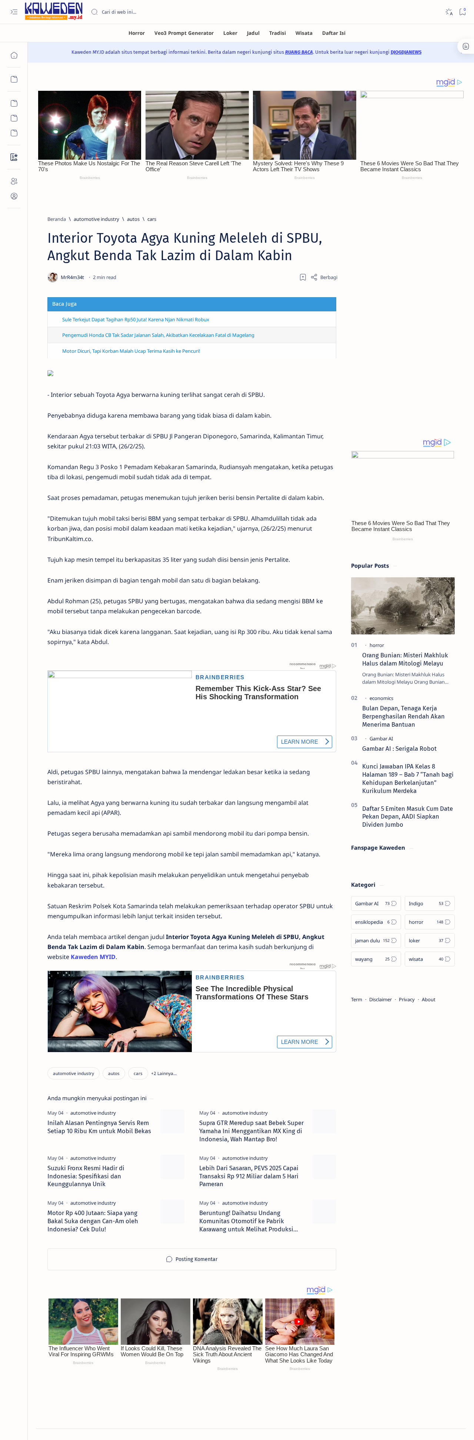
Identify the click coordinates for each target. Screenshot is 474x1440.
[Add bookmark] (303, 277)
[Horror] (136, 33)
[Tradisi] (277, 33)
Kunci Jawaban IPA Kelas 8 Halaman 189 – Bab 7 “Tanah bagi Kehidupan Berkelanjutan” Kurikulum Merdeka (408, 778)
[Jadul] (253, 33)
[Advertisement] (403, 311)
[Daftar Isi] (334, 33)
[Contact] (13, 157)
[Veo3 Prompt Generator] (184, 33)
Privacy (407, 999)
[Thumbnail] (172, 1121)
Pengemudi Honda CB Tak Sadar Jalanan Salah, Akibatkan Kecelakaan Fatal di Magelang (158, 335)
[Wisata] (304, 33)
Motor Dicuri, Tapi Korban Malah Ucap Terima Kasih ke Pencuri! (131, 351)
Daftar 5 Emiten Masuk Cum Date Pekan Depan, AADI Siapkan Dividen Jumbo (407, 817)
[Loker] (230, 33)
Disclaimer (380, 999)
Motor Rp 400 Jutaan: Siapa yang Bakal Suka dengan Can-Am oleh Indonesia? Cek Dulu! (92, 1221)
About (428, 999)
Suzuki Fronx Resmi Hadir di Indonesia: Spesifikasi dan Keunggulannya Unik (85, 1176)
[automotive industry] (73, 1073)
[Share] (323, 277)
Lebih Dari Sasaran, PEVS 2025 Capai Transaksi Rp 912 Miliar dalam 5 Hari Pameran (248, 1176)
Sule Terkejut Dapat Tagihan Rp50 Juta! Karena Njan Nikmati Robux (135, 319)
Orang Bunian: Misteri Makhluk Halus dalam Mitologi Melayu (405, 659)
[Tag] (93, 1113)
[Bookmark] (462, 12)
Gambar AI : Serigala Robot (399, 748)
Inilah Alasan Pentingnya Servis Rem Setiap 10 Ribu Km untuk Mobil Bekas (99, 1127)
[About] (13, 181)
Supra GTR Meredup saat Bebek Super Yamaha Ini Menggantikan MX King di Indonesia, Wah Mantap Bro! (251, 1131)
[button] (164, 1073)
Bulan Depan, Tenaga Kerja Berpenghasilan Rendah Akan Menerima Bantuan (403, 716)
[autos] (114, 1073)
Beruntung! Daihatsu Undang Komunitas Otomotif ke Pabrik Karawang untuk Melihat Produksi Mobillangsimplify (246, 1221)
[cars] (138, 1073)
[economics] (381, 698)
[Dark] (448, 12)
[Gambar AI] (381, 738)
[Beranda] (13, 55)
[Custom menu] (13, 103)
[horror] (377, 645)
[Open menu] (13, 12)
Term (356, 999)
